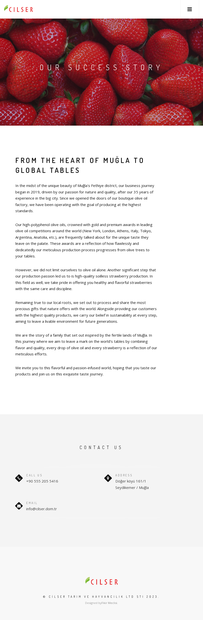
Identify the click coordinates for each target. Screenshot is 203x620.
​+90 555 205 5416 (42, 481)
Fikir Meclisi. (110, 603)
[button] (189, 9)
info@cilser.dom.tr (41, 508)
